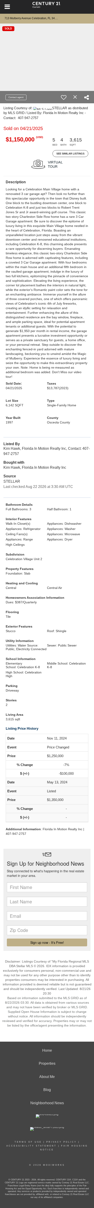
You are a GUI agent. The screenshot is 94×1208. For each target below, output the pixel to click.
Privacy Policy (61, 1142)
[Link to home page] (47, 7)
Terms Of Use (28, 1142)
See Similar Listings (70, 153)
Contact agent (16, 97)
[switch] (63, 97)
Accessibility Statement (31, 1146)
